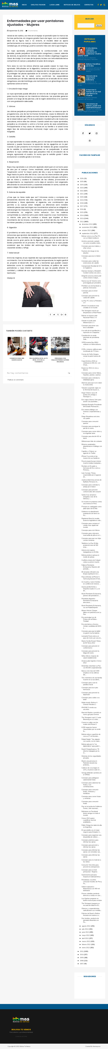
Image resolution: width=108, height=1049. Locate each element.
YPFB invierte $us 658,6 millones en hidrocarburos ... (91, 344)
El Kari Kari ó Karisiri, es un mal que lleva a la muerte (93, 93)
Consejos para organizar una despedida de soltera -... (91, 836)
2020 (82, 197)
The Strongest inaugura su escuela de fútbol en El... (91, 904)
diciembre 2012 (87, 224)
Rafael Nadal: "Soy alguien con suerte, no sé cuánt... (91, 740)
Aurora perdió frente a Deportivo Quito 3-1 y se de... (91, 588)
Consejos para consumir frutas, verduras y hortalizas (90, 791)
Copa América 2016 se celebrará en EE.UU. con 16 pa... (91, 363)
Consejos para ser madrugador (17, 359)
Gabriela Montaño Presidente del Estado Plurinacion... (92, 405)
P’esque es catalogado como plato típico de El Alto (92, 507)
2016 (82, 209)
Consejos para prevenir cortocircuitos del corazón (91, 491)
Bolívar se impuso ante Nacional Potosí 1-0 (89, 316)
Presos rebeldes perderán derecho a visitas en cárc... (92, 894)
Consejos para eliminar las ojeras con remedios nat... (91, 851)
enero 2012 (86, 947)
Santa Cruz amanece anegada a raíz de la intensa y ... (89, 496)
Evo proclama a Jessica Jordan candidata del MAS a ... (91, 626)
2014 (82, 215)
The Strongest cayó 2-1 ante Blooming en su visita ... (91, 718)
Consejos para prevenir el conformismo (90, 647)
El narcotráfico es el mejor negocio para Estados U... (91, 831)
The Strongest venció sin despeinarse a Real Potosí (91, 311)
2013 (82, 218)
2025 (82, 181)
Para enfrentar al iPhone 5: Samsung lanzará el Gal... (91, 578)
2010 (82, 954)
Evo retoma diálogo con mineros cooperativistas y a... (91, 411)
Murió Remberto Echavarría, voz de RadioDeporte (91, 606)
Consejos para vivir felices (91, 530)
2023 (82, 188)
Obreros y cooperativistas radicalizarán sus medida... (92, 909)
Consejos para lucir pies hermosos (90, 688)
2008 (82, 960)
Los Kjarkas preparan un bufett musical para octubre (92, 899)
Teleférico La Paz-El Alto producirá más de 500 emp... (90, 545)
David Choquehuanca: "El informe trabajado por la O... (90, 751)
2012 (82, 221)
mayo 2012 (86, 935)
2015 (82, 212)
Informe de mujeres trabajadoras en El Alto (90, 551)
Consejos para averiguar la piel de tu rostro (91, 427)
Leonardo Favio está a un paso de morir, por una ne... (92, 637)
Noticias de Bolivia (72, 5)
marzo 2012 (86, 941)
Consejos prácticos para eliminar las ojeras (90, 841)
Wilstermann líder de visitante (92, 441)
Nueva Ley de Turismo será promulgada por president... (92, 282)
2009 (82, 957)
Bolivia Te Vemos (25, 1046)
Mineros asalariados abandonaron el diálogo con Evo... (92, 446)
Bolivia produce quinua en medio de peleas (90, 556)
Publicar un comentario (16, 380)
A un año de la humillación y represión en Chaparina (91, 331)
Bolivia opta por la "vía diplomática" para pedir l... (91, 745)
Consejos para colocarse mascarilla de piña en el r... (91, 534)
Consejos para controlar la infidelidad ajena (91, 379)
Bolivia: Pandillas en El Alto (93, 65)
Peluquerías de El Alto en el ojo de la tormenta (38, 360)
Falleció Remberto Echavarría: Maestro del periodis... (91, 567)
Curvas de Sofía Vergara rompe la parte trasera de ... (91, 356)
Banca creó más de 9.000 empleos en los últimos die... (90, 673)
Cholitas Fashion (38, 5)
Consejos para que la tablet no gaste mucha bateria (91, 632)
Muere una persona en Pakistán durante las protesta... (89, 763)
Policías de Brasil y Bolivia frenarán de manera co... (91, 914)
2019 (82, 200)
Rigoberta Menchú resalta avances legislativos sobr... (92, 519)
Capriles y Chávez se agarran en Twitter (89, 452)
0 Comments (33, 31)
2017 (82, 206)
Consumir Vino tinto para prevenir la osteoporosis (91, 866)
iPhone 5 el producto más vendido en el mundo (90, 306)
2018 (82, 203)
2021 (82, 194)
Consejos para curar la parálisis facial (89, 683)
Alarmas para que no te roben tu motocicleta (92, 384)
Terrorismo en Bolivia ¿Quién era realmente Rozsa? (93, 106)
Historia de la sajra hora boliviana (91, 78)
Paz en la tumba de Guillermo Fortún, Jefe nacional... (92, 807)
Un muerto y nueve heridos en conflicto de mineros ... (91, 583)
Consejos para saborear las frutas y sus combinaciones (91, 784)
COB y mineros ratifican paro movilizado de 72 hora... (92, 350)
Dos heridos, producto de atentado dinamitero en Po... (90, 920)
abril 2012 (85, 938)
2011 (82, 951)
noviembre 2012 (87, 227)
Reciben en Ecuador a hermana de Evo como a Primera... (91, 468)
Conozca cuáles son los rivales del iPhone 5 (90, 723)
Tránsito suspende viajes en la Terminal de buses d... (91, 389)
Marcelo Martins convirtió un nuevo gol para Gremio (91, 713)
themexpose (96, 1046)
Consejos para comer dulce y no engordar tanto (92, 432)
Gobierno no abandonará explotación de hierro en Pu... (91, 513)
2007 (82, 964)
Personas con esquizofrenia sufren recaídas (60, 360)
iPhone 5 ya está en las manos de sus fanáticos (91, 457)
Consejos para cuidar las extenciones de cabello (90, 262)
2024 (82, 185)
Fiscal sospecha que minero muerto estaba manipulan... (92, 462)
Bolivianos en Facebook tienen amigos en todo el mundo (91, 813)
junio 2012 (85, 932)
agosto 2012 (86, 926)
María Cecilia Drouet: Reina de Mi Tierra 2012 (91, 642)
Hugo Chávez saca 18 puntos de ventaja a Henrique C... (89, 394)
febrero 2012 (86, 944)
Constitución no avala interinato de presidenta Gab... (90, 337)
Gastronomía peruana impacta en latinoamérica (91, 876)
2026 (82, 178)
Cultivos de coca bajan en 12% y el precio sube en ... (91, 769)
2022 (82, 191)
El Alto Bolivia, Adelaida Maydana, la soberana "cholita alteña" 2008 (89, 52)
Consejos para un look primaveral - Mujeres (89, 871)
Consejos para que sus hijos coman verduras (91, 539)
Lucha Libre (55, 5)
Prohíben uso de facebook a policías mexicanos (91, 287)
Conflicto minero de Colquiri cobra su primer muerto (91, 561)
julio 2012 (85, 929)
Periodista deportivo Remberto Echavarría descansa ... (90, 600)
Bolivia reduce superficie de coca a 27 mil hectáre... (91, 735)
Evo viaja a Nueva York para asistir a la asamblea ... (91, 400)
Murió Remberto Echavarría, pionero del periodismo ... (91, 594)
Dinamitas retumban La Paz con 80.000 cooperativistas (92, 667)
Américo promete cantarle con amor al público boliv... (91, 242)
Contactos (88, 5)
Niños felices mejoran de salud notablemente (90, 657)
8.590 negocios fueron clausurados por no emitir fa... (91, 729)
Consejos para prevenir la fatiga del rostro (90, 652)
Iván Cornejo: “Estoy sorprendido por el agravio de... (91, 475)
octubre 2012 (86, 230)
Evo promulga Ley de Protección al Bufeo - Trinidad (90, 619)
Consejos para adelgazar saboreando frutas (90, 779)
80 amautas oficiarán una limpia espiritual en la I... (91, 573)
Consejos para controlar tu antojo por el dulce (91, 486)
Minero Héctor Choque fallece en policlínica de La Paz (91, 612)
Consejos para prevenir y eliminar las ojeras (90, 846)
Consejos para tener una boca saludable (90, 326)
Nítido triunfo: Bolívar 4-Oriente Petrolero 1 (90, 703)
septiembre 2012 (88, 233)
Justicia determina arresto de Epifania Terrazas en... (92, 481)
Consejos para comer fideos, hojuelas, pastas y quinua (91, 374)
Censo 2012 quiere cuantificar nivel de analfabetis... (89, 820)
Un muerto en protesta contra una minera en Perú (92, 502)
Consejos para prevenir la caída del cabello (90, 296)
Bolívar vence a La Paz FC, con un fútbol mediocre (91, 237)
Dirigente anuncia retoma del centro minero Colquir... (91, 277)
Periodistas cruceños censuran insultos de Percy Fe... (92, 881)
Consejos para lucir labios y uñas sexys (91, 247)
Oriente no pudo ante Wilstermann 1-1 (89, 321)
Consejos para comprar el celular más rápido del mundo (90, 525)
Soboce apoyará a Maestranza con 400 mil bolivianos (91, 888)
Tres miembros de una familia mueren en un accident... (92, 678)
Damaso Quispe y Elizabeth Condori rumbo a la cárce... (92, 272)
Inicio (24, 5)
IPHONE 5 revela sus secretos (89, 708)
